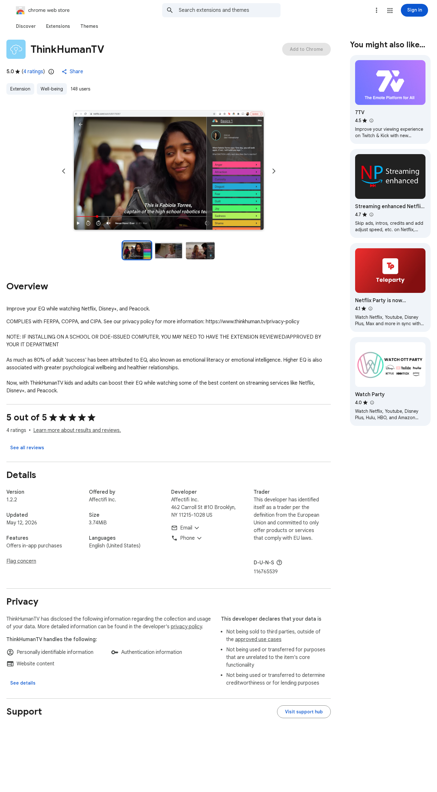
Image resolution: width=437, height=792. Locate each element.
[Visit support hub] (304, 711)
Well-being (52, 89)
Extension (20, 89)
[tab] (26, 26)
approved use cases (258, 639)
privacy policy (186, 626)
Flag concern (21, 561)
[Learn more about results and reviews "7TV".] (371, 120)
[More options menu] (376, 10)
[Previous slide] (63, 171)
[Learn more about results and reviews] (279, 562)
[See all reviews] (27, 447)
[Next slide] (273, 171)
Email (186, 528)
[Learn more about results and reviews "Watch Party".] (371, 402)
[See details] (22, 683)
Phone (187, 538)
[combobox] (230, 10)
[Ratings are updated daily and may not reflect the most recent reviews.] (51, 71)
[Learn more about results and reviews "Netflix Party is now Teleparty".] (370, 308)
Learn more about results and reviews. (77, 430)
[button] (390, 10)
